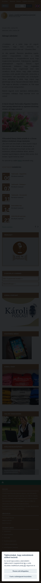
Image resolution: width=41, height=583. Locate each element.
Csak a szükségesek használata (20, 576)
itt (24, 563)
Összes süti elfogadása (21, 571)
